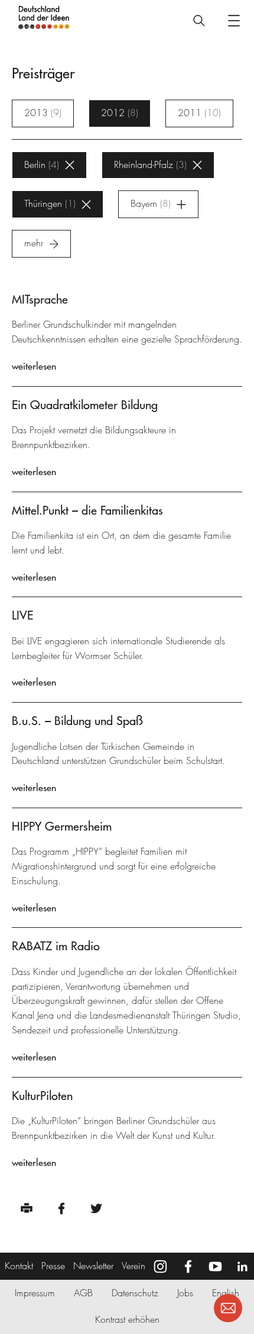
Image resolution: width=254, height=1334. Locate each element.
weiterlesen (34, 366)
